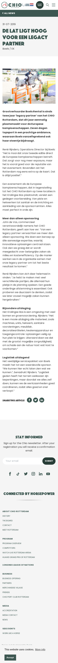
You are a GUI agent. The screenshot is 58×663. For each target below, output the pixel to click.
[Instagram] (33, 474)
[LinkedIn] (41, 474)
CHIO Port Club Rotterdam (15, 597)
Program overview (11, 543)
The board (7, 520)
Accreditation (9, 610)
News (5, 619)
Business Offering (11, 578)
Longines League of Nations (18, 565)
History (6, 516)
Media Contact (9, 615)
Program (7, 538)
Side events (8, 628)
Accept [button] (10, 657)
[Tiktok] (18, 474)
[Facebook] (10, 474)
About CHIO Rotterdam (15, 511)
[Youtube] (48, 474)
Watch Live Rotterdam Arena (16, 552)
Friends (6, 592)
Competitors (8, 548)
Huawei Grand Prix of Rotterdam (18, 557)
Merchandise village (12, 587)
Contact (7, 525)
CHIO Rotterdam (11, 5)
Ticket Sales (39, 4)
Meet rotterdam (10, 530)
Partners (7, 583)
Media (5, 606)
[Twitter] (26, 474)
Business (7, 574)
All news (9, 13)
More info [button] (40, 649)
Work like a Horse (11, 633)
